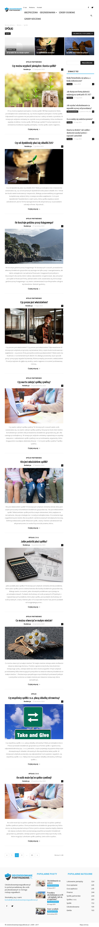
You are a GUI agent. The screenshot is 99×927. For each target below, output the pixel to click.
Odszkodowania (47, 12)
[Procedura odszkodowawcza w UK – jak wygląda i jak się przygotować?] (40, 895)
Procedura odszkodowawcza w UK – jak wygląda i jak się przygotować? (55, 896)
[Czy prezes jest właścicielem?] (34, 326)
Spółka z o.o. (11, 49)
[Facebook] (88, 7)
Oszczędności (72, 889)
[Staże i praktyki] (40, 911)
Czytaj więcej (33, 129)
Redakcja (27, 69)
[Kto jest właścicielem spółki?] (34, 485)
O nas (25, 7)
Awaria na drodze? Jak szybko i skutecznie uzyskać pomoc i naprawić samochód (78, 133)
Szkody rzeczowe (32, 19)
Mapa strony (84, 925)
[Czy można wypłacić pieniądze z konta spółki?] (34, 89)
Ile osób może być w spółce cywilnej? (34, 777)
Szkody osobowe (67, 12)
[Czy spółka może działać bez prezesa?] (79, 46)
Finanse (69, 98)
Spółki (8, 33)
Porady (69, 84)
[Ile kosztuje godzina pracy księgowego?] (34, 246)
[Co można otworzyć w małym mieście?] (34, 643)
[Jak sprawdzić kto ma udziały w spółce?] (19, 46)
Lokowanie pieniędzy (75, 881)
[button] (91, 16)
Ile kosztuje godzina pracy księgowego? (34, 222)
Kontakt (39, 7)
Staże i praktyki (52, 909)
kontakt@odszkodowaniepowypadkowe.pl (21, 900)
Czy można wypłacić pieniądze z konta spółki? (34, 65)
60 (32, 855)
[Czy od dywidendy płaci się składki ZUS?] (34, 166)
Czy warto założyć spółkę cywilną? (34, 381)
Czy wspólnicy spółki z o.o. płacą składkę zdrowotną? (34, 697)
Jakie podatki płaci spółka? (34, 541)
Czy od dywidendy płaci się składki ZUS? (34, 142)
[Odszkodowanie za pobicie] (40, 883)
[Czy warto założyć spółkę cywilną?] (34, 405)
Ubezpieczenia (31, 12)
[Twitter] (92, 7)
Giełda (69, 910)
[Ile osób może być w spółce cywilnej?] (34, 801)
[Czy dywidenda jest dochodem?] (49, 46)
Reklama (32, 7)
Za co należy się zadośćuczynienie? (80, 119)
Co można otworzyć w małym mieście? (34, 620)
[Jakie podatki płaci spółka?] (34, 565)
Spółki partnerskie (73, 49)
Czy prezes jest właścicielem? (34, 302)
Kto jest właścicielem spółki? (34, 461)
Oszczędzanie (72, 885)
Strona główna (10, 25)
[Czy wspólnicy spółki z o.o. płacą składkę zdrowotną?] (34, 721)
